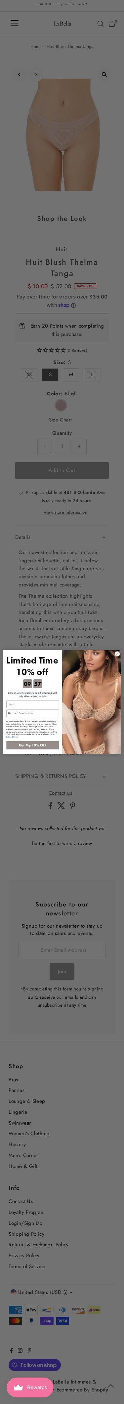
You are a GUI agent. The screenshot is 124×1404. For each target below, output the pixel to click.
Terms (15, 737)
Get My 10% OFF (32, 745)
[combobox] (11, 713)
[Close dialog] (117, 654)
